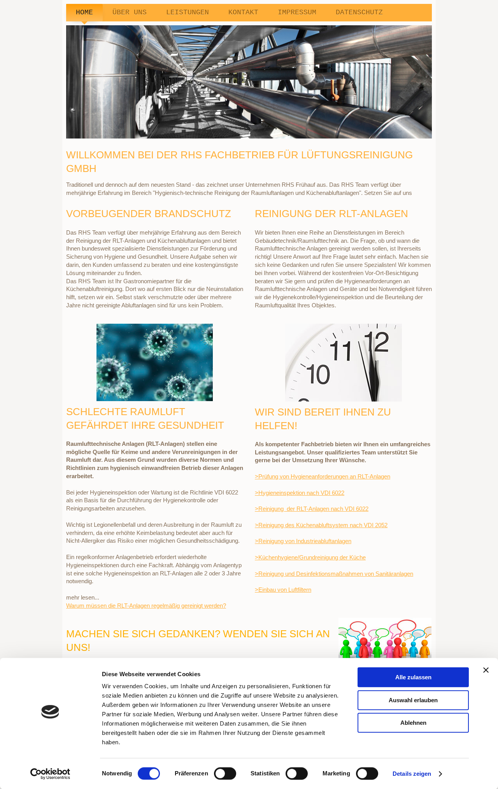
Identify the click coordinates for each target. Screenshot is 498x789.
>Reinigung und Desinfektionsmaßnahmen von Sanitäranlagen (334, 573)
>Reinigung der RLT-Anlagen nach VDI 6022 (311, 508)
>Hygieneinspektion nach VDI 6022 (299, 492)
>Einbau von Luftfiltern (283, 589)
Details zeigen (412, 773)
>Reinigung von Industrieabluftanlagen (303, 541)
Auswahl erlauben (413, 700)
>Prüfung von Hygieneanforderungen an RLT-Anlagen (322, 476)
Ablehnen (413, 722)
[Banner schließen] (486, 670)
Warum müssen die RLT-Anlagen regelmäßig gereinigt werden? (146, 605)
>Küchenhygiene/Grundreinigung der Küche (310, 557)
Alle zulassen (413, 677)
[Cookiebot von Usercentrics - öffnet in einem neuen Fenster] (50, 774)
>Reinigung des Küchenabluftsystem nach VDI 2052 (321, 525)
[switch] (225, 773)
